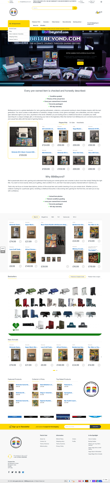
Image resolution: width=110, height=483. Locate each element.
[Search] (74, 8)
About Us (42, 439)
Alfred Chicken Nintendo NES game (30, 249)
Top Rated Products (63, 379)
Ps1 (59, 217)
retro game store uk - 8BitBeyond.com (93, 247)
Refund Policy (59, 439)
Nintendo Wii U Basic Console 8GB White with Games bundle (23, 152)
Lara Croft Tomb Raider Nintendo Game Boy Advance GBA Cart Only (15, 249)
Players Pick (63, 122)
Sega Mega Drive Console (95, 454)
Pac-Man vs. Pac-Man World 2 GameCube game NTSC (94, 225)
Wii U (74, 217)
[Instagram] (19, 472)
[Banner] (55, 309)
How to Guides (92, 439)
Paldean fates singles (94, 276)
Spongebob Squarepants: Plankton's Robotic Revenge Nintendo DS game (70, 393)
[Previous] (101, 357)
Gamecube (66, 217)
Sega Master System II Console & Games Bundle (79, 129)
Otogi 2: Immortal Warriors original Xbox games (46, 393)
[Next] (9, 357)
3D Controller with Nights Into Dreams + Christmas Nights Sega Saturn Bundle (48, 129)
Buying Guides (92, 441)
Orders (74, 439)
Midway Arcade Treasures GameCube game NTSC (78, 249)
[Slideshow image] (55, 58)
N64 (52, 217)
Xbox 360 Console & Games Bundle (94, 153)
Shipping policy (60, 441)
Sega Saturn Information (94, 451)
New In (36, 217)
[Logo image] (15, 417)
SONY (74, 222)
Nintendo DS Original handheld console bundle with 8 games (63, 129)
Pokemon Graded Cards (77, 276)
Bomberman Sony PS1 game (78, 225)
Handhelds (80, 122)
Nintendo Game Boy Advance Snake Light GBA (22, 401)
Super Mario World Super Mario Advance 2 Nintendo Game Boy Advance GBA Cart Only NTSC (31, 225)
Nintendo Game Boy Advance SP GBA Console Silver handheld (22, 385)
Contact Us (43, 441)
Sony (42, 222)
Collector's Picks (38, 379)
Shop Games (80, 63)
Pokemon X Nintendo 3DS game (70, 385)
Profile (74, 441)
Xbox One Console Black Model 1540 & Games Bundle (79, 153)
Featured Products (15, 379)
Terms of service (60, 443)
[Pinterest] (16, 472)
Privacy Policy (60, 446)
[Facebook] (9, 472)
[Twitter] (12, 472)
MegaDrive (44, 217)
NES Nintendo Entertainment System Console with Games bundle (47, 153)
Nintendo (59, 126)
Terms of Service (44, 443)
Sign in (92, 1)
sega (74, 126)
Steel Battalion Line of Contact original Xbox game (46, 385)
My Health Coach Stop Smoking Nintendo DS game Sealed (70, 401)
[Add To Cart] (52, 145)
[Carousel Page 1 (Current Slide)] (54, 370)
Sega (43, 126)
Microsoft (75, 150)
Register (92, 2)
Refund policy (43, 446)
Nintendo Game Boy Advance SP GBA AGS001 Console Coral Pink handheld (15, 225)
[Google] (23, 472)
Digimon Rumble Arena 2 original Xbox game (45, 401)
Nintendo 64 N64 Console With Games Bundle (94, 129)
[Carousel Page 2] (56, 370)
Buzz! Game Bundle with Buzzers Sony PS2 (53, 225)
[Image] (91, 389)
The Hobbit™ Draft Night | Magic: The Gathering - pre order (93, 250)
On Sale (72, 122)
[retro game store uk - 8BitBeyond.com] (13, 12)
